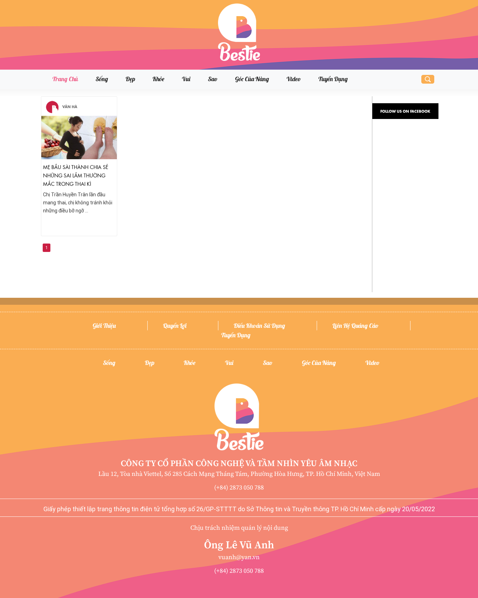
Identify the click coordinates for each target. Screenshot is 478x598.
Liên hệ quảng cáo (355, 326)
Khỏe (158, 79)
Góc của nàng (252, 79)
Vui (186, 79)
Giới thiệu (104, 326)
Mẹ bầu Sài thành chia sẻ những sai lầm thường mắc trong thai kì (75, 175)
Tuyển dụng (333, 79)
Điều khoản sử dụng (259, 326)
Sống (102, 79)
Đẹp (130, 79)
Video (294, 79)
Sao (213, 79)
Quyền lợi (175, 326)
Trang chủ (65, 79)
